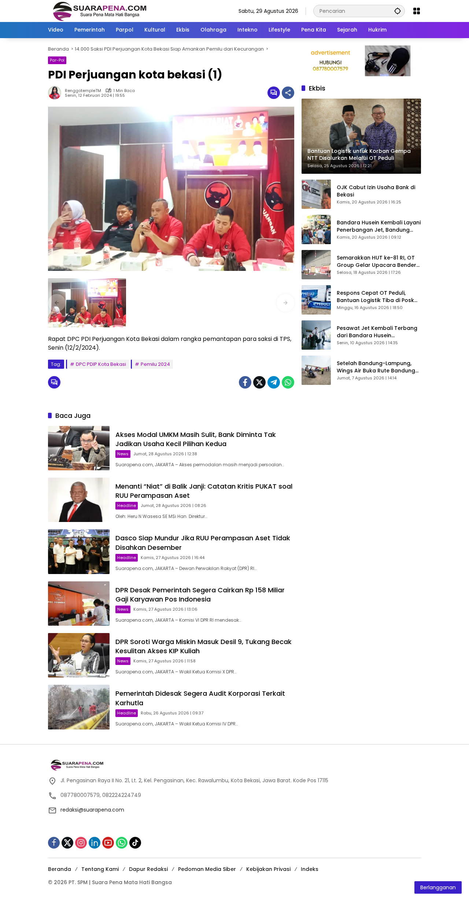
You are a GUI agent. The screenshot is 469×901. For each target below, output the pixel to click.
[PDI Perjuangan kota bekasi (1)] (87, 302)
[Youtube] (108, 843)
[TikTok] (135, 843)
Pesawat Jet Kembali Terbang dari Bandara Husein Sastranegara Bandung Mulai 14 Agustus (377, 332)
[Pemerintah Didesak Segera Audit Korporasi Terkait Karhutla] (79, 707)
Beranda (59, 869)
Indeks (309, 869)
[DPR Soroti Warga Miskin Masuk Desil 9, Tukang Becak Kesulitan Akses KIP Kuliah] (79, 655)
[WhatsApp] (288, 382)
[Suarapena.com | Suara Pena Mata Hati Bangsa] (100, 10)
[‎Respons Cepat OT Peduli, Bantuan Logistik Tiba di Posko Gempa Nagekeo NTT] (316, 300)
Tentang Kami (100, 869)
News (123, 454)
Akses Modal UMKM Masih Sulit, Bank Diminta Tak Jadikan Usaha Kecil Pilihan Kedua (195, 439)
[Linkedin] (94, 843)
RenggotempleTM (83, 91)
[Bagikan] (288, 93)
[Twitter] (259, 382)
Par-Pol (57, 60)
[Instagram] (81, 843)
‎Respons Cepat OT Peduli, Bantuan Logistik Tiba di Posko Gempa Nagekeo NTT (377, 297)
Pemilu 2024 (155, 364)
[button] (397, 11)
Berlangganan (438, 887)
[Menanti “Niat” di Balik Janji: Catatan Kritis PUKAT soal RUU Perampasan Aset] (79, 500)
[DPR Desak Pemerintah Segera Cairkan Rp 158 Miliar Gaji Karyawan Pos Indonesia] (79, 603)
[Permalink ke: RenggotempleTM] (56, 92)
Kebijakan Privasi (268, 869)
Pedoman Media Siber (207, 869)
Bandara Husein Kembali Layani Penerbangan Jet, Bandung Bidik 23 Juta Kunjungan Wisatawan (379, 226)
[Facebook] (245, 382)
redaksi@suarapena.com (92, 809)
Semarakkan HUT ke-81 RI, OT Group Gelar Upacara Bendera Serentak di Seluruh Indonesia (378, 261)
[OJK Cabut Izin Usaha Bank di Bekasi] (316, 194)
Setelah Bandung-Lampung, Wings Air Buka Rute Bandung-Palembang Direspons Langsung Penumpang (377, 367)
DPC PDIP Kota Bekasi (101, 364)
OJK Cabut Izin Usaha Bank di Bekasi (376, 191)
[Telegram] (273, 382)
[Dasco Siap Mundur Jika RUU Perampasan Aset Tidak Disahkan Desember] (79, 551)
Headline (126, 505)
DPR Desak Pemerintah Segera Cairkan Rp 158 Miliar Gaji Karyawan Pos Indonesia (200, 594)
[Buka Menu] (416, 11)
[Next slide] (285, 303)
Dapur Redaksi (148, 869)
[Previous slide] (57, 303)
